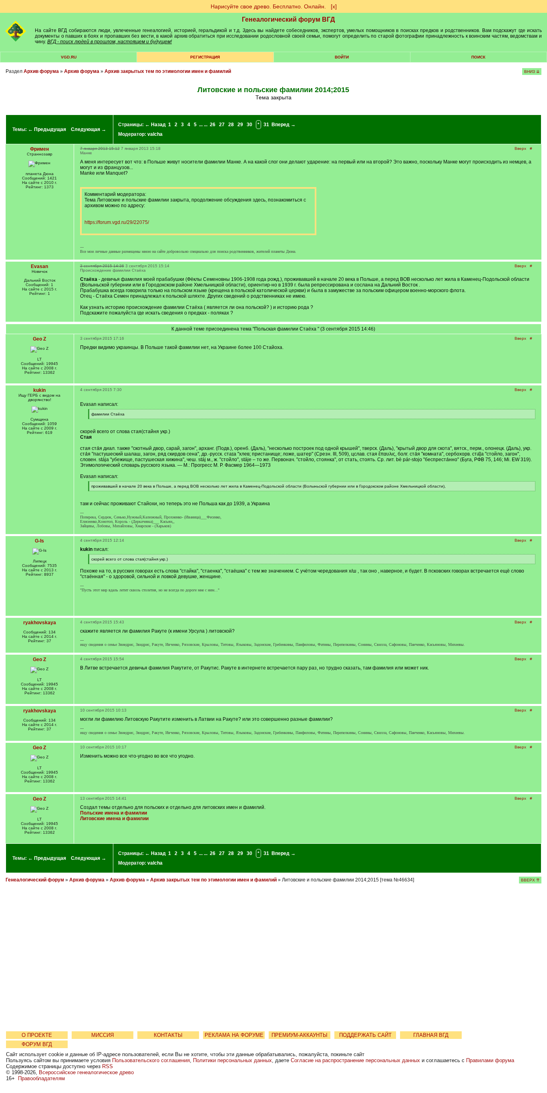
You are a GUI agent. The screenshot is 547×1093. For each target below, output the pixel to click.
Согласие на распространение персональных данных (355, 1060)
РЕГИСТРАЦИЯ (205, 57)
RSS (107, 1066)
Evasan (39, 266)
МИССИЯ (102, 1035)
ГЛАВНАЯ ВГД (430, 1035)
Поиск (478, 57)
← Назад (155, 124)
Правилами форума (490, 1060)
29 (240, 124)
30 (249, 124)
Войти (342, 57)
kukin (39, 390)
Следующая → (88, 129)
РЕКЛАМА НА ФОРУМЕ (234, 1035)
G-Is (39, 541)
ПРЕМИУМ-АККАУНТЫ (299, 1035)
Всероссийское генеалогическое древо (86, 1072)
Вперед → (283, 124)
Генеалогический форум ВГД (288, 19)
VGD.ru (68, 57)
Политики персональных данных (232, 1060)
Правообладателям (41, 1078)
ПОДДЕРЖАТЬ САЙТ (365, 1035)
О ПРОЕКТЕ (37, 1035)
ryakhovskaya (39, 622)
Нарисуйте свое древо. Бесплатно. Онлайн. (268, 6)
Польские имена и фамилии (113, 813)
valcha (155, 134)
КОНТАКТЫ (168, 1035)
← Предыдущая (47, 129)
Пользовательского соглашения (151, 1060)
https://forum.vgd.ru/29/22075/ (116, 222)
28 (231, 124)
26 (212, 124)
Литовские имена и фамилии (114, 818)
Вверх (520, 148)
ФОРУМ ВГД (37, 1044)
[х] (334, 6)
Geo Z (39, 339)
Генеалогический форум (35, 880)
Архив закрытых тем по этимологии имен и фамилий (168, 71)
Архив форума (41, 71)
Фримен (39, 149)
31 (266, 124)
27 (222, 124)
